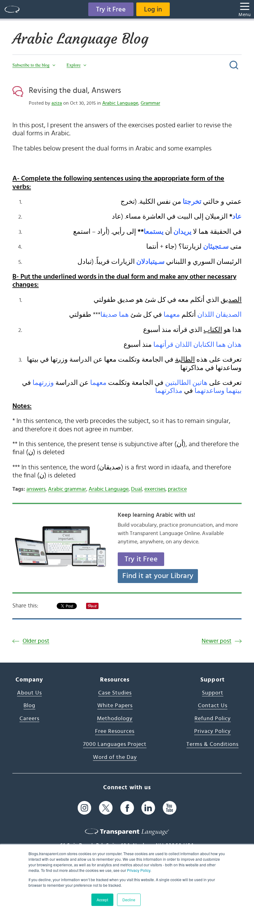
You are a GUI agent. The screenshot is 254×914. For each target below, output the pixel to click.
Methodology (115, 718)
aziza (56, 103)
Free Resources (114, 731)
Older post (36, 641)
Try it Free (111, 9)
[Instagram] (84, 808)
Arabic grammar (67, 489)
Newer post (216, 641)
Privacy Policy (138, 870)
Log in (153, 9)
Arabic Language (120, 103)
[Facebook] (127, 808)
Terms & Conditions (212, 744)
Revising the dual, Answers (75, 90)
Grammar (150, 103)
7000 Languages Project (115, 744)
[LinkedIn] (148, 808)
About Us (29, 693)
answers (36, 489)
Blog (29, 705)
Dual (136, 489)
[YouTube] (170, 808)
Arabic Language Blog (80, 39)
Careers (29, 718)
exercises (154, 489)
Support (212, 693)
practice (177, 489)
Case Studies (115, 693)
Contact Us (212, 705)
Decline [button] (128, 899)
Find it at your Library (157, 576)
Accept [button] (102, 899)
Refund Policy (213, 718)
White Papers (115, 705)
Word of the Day (115, 757)
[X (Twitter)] (106, 808)
